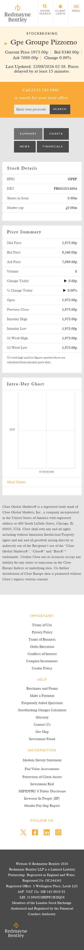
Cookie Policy (42, 668)
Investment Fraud (42, 739)
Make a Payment (42, 696)
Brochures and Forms (42, 688)
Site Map (42, 732)
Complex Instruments (42, 661)
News (25, 146)
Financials (53, 146)
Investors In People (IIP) (42, 798)
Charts (56, 134)
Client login (60, 12)
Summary (28, 134)
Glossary (42, 717)
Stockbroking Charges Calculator (42, 710)
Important (42, 616)
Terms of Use (42, 625)
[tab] (28, 134)
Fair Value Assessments (42, 769)
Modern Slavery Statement (42, 760)
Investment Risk (42, 784)
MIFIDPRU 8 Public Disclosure (42, 791)
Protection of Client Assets (42, 777)
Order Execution (42, 646)
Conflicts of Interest (42, 654)
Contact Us (42, 724)
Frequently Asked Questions (42, 703)
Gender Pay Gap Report (42, 805)
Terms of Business (42, 639)
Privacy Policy (42, 632)
